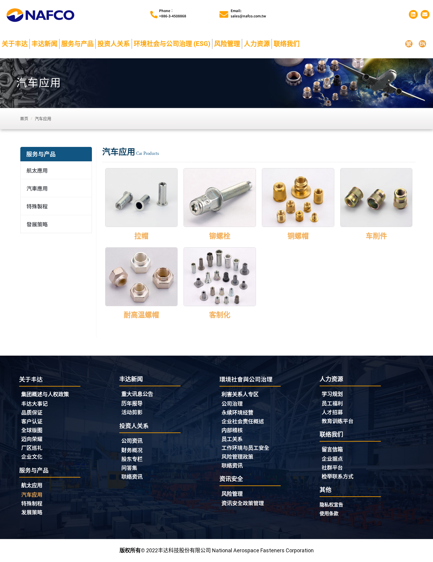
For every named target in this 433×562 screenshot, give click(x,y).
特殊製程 (37, 206)
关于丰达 (15, 43)
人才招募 (332, 412)
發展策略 (37, 224)
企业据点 (332, 458)
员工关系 (232, 438)
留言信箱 (332, 449)
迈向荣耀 (31, 438)
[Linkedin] (413, 14)
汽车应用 (31, 494)
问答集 (129, 467)
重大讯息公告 (137, 394)
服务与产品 (77, 43)
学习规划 (332, 394)
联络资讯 (132, 476)
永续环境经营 (237, 412)
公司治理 (232, 403)
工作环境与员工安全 (245, 447)
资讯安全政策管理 (243, 503)
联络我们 (287, 43)
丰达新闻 (44, 43)
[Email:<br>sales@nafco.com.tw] (223, 14)
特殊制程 (31, 503)
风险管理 (227, 43)
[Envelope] (425, 14)
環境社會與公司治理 (245, 379)
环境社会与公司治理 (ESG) (172, 43)
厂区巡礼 (31, 447)
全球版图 (31, 430)
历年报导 (132, 403)
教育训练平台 (337, 421)
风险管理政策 (237, 456)
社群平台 (332, 467)
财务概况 (132, 450)
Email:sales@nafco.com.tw (248, 13)
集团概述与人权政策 (45, 394)
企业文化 (31, 456)
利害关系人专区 (240, 394)
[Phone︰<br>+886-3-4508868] (154, 14)
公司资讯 (132, 441)
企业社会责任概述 (243, 421)
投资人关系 (113, 43)
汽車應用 (37, 188)
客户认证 (31, 421)
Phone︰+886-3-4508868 (172, 13)
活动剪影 (132, 412)
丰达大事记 (34, 403)
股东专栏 (132, 458)
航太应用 (31, 485)
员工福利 (332, 403)
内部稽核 (232, 430)
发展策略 (31, 512)
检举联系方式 (337, 476)
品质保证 (31, 412)
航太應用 (37, 170)
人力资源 (257, 43)
